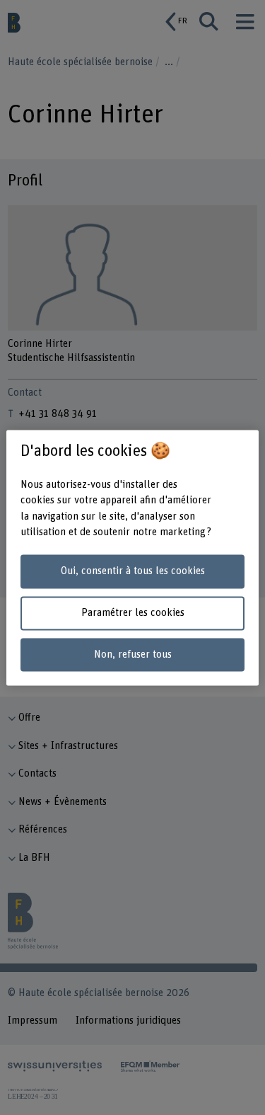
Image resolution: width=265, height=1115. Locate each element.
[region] (132, 557)
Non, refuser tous (133, 654)
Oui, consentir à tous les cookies (133, 571)
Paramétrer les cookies (132, 612)
